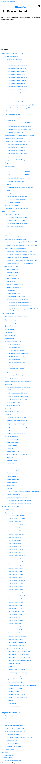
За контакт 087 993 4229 (8, 1)
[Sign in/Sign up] (34, 6)
